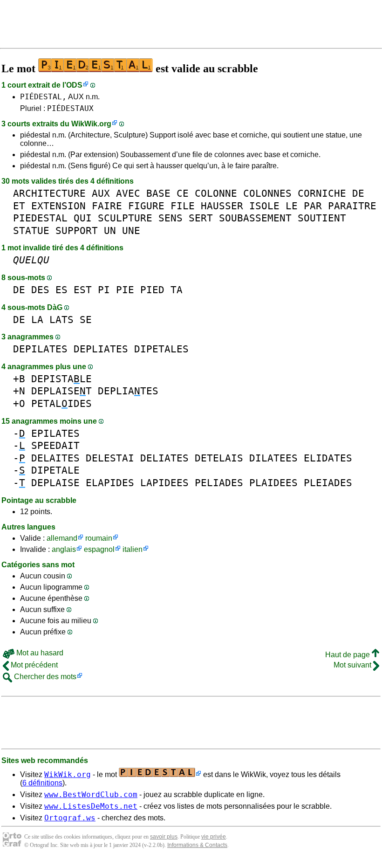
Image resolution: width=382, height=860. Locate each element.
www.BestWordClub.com (90, 794)
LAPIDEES (164, 482)
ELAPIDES (110, 482)
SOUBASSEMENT (255, 218)
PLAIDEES (273, 482)
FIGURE (146, 206)
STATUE (31, 230)
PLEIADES (328, 482)
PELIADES (219, 482)
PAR (313, 206)
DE (358, 193)
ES (61, 290)
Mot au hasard (38, 653)
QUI (83, 218)
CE (183, 193)
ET (19, 206)
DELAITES (55, 458)
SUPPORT (76, 230)
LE (292, 206)
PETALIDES (61, 403)
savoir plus (163, 836)
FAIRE (107, 206)
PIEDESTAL (40, 218)
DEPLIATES (101, 349)
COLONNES (267, 193)
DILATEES (273, 458)
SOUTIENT (322, 218)
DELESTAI (110, 458)
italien (133, 549)
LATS (61, 319)
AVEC (128, 193)
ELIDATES (328, 458)
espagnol (99, 549)
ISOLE (264, 206)
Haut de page (348, 655)
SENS (170, 218)
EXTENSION (58, 206)
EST (83, 290)
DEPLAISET (61, 391)
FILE (183, 206)
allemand (62, 538)
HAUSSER (222, 206)
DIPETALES (161, 349)
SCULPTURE (125, 218)
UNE (131, 230)
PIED (152, 290)
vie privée (213, 836)
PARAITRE (352, 206)
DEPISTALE (61, 379)
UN (110, 230)
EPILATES (55, 433)
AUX (101, 193)
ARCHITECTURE (49, 193)
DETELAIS (219, 458)
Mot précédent (33, 665)
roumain (98, 538)
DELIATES (164, 458)
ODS (74, 85)
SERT (201, 218)
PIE (125, 290)
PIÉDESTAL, (43, 96)
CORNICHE (322, 193)
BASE (158, 193)
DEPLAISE (55, 482)
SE (86, 319)
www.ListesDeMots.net (90, 806)
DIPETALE (55, 470)
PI (104, 290)
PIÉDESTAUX (70, 108)
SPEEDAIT (55, 445)
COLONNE (216, 193)
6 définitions (42, 783)
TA (177, 290)
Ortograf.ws (70, 817)
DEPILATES (40, 349)
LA (37, 319)
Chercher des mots (44, 677)
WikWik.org (91, 124)
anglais (64, 549)
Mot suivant (353, 665)
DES (40, 290)
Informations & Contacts (197, 845)
